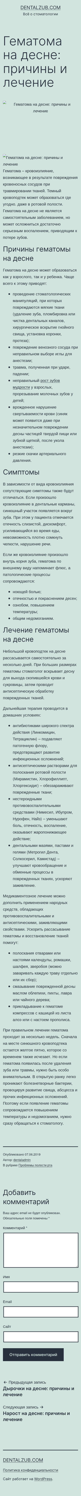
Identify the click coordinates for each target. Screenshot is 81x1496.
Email (7, 1301)
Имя (6, 1276)
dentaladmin (22, 1160)
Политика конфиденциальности (30, 1470)
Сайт (7, 1326)
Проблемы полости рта (35, 1165)
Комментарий (15, 1227)
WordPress (43, 1479)
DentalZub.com (40, 7)
